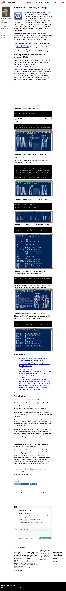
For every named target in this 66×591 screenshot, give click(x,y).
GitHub (10, 585)
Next (42, 493)
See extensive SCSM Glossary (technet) (26, 399)
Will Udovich (25, 47)
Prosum (39, 45)
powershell (22, 469)
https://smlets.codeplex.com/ (23, 66)
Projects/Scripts (28, 2)
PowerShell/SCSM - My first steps (31, 7)
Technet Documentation (25, 358)
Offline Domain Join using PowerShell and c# (58, 554)
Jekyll (18, 587)
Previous (23, 493)
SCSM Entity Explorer (20, 73)
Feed (15, 585)
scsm (28, 469)
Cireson (18, 47)
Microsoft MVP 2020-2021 (44, 551)
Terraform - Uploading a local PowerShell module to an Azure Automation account (20, 556)
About (54, 2)
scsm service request (36, 469)
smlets (44, 469)
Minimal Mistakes (23, 587)
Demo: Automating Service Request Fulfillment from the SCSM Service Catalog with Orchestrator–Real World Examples (34, 364)
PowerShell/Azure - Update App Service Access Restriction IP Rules (32, 555)
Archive (47, 2)
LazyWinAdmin (10, 2)
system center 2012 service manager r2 (24, 471)
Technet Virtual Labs (24, 368)
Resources (39, 2)
